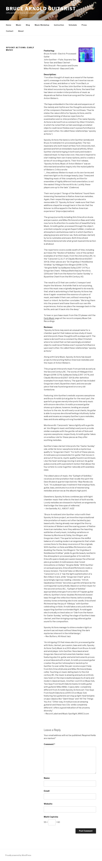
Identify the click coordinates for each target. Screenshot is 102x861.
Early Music (49, 318)
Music (18, 25)
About (21, 31)
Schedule (73, 25)
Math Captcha (51, 817)
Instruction (59, 25)
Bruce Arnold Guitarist (41, 8)
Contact (9, 31)
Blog (28, 25)
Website (48, 804)
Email (47, 791)
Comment (49, 744)
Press (84, 25)
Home (8, 25)
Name (47, 778)
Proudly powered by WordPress (18, 855)
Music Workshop (42, 25)
